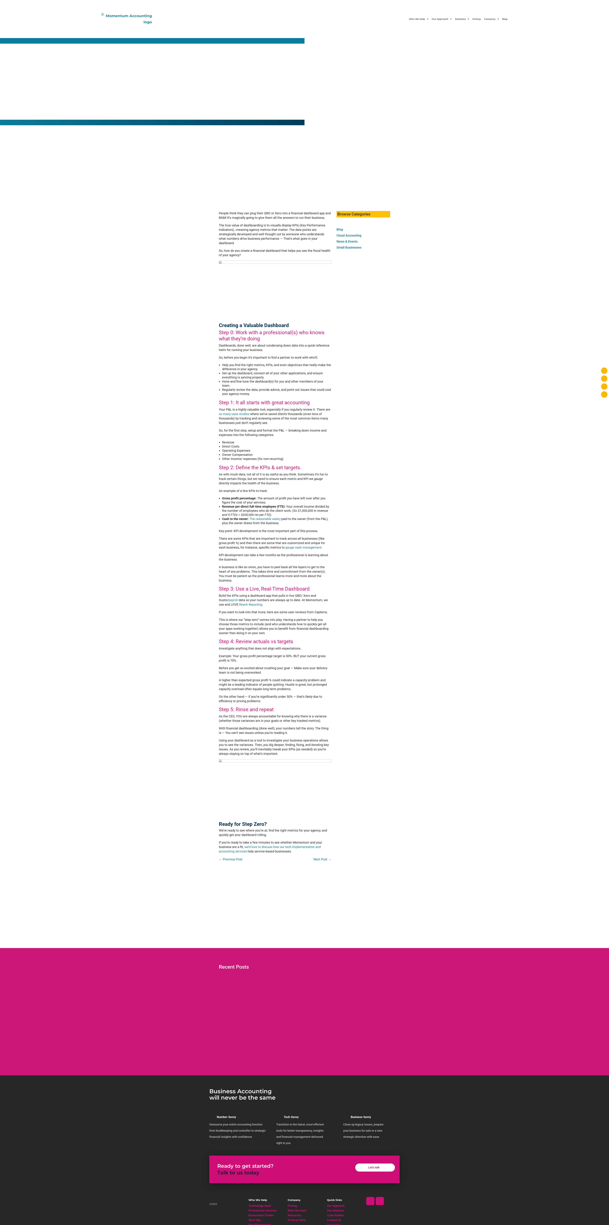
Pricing (476, 19)
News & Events (347, 241)
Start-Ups (255, 1220)
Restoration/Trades (261, 1215)
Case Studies (335, 1215)
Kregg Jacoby (229, 991)
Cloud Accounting (349, 235)
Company (489, 19)
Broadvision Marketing (234, 1020)
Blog (505, 19)
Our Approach (440, 19)
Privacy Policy (297, 1220)
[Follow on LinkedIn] (370, 1201)
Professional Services (263, 1210)
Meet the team (297, 1210)
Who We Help (417, 19)
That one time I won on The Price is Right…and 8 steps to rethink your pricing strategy (283, 1015)
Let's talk (374, 1167)
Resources (294, 1215)
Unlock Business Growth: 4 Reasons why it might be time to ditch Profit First (276, 1043)
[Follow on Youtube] (380, 1201)
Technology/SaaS (260, 1206)
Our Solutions (335, 1210)
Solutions (460, 19)
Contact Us (334, 1220)
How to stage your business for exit (245, 986)
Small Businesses (349, 247)
